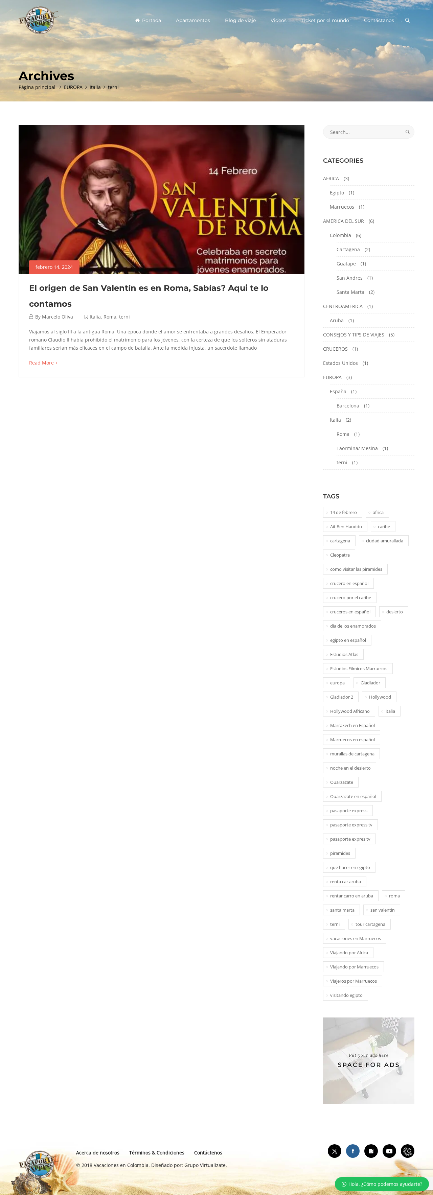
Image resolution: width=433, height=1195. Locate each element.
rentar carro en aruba (351, 896)
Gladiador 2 (341, 697)
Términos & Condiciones (156, 1152)
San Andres (350, 278)
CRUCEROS (335, 349)
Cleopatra (340, 555)
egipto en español (348, 640)
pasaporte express (348, 810)
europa (337, 683)
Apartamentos (193, 20)
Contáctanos (379, 20)
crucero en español (349, 583)
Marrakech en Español (352, 725)
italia (390, 711)
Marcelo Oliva (57, 316)
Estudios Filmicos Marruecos (358, 668)
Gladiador (370, 683)
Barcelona (348, 405)
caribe (384, 526)
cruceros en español (350, 612)
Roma (110, 316)
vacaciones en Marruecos (355, 938)
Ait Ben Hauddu (346, 526)
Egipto (337, 192)
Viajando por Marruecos (354, 967)
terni (124, 316)
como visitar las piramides (356, 569)
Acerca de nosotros (97, 1152)
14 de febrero (343, 512)
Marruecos (342, 207)
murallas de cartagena (352, 754)
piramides (340, 853)
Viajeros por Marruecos (353, 981)
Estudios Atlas (344, 654)
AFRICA (331, 178)
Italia (95, 316)
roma (394, 896)
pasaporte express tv (351, 825)
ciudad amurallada (384, 541)
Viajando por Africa (349, 953)
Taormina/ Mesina (357, 448)
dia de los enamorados (353, 626)
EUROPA (332, 377)
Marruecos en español (352, 739)
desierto (394, 612)
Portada (151, 20)
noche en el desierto (350, 768)
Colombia (340, 235)
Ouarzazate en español (353, 796)
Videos (279, 20)
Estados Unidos (340, 363)
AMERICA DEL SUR (343, 221)
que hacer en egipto (350, 867)
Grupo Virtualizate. (205, 1165)
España (338, 391)
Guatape (346, 263)
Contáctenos (208, 1152)
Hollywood (380, 697)
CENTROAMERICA (343, 306)
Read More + (43, 362)
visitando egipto (346, 995)
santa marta (342, 910)
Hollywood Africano (350, 711)
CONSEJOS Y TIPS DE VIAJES (353, 334)
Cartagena (348, 249)
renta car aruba (345, 881)
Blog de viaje (240, 20)
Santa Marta (350, 292)
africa (378, 512)
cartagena (340, 541)
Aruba (337, 320)
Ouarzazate (341, 782)
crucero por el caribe (350, 597)
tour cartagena (370, 924)
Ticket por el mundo (325, 20)
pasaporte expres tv (350, 839)
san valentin (382, 910)
